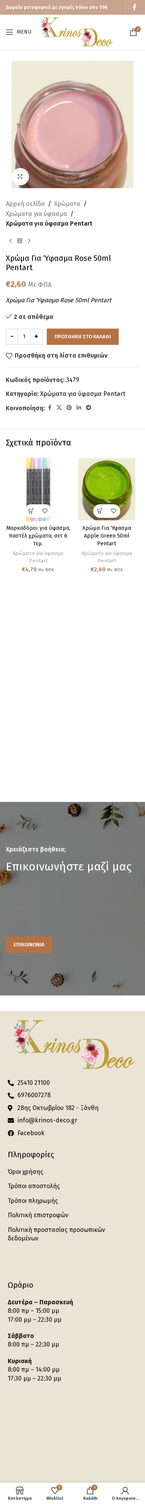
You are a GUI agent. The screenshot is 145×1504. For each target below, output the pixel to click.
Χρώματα (67, 203)
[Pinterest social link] (69, 408)
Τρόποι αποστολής (34, 1186)
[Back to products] (19, 241)
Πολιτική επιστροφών (38, 1215)
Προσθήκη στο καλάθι (83, 336)
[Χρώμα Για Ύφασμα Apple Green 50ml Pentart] (107, 489)
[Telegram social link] (89, 408)
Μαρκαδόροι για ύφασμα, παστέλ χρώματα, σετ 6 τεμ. (38, 536)
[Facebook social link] (134, 7)
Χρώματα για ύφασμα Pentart (49, 223)
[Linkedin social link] (79, 408)
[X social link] (59, 408)
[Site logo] (76, 31)
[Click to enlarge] (20, 176)
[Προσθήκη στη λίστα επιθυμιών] (45, 511)
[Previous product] (10, 241)
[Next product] (29, 241)
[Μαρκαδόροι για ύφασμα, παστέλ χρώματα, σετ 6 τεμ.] (38, 489)
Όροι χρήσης (25, 1171)
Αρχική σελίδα (25, 203)
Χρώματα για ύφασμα (36, 214)
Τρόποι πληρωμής (33, 1200)
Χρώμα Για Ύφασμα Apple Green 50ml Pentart (106, 536)
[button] (31, 511)
